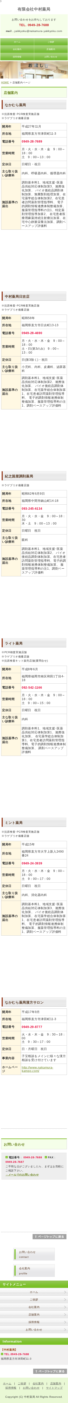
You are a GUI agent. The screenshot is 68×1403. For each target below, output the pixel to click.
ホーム (17, 42)
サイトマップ (54, 1387)
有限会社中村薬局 (34, 9)
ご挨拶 (51, 42)
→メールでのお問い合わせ (22, 1174)
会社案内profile (24, 1271)
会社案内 (17, 49)
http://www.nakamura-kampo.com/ (37, 1069)
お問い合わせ (50, 57)
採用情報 (17, 57)
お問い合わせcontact (27, 1255)
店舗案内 (50, 49)
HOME (5, 82)
